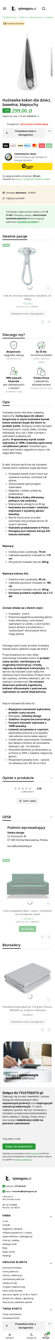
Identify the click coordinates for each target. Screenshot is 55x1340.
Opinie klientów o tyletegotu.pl (17, 1236)
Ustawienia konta (11, 1318)
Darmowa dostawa (12, 1267)
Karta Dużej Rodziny (12, 1290)
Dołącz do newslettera (19, 1146)
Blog (4, 1247)
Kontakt (6, 1224)
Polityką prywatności (23, 1159)
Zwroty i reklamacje (12, 1275)
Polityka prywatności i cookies (17, 1232)
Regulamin (34, 1153)
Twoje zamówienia (11, 1314)
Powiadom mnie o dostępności (25, 132)
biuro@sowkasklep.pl (19, 846)
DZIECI (22, 17)
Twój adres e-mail (11, 1138)
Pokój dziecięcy (35, 17)
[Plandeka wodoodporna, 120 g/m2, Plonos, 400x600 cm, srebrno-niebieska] (27, 979)
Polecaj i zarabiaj (10, 1240)
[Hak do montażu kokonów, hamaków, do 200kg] (27, 268)
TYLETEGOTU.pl (9, 17)
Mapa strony (8, 1251)
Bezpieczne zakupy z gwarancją (18, 1298)
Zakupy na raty (9, 1283)
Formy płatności (10, 1271)
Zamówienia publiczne (13, 1279)
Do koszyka (27, 928)
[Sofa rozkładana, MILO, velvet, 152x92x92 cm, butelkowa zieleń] (27, 883)
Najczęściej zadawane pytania (17, 1302)
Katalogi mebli (9, 1244)
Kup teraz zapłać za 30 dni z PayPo (19, 1294)
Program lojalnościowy (13, 1286)
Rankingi (6, 1255)
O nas (5, 1221)
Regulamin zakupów (12, 1228)
